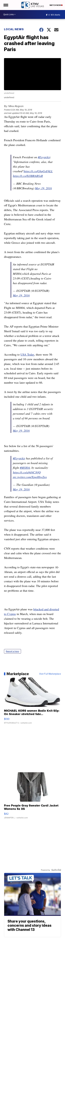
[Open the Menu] (5, 5)
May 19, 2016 (43, 188)
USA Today (27, 354)
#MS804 (25, 468)
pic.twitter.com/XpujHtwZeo (30, 477)
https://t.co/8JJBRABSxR (28, 176)
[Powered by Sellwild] (56, 870)
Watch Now (55, 5)
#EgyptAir (44, 157)
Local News (14, 29)
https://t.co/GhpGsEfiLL (38, 171)
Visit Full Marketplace (50, 674)
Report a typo (12, 651)
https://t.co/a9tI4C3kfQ (27, 472)
